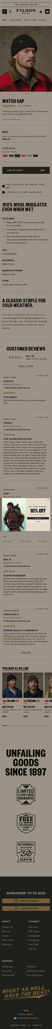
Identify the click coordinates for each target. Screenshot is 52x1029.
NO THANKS (38, 521)
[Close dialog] (48, 500)
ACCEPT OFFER (38, 518)
